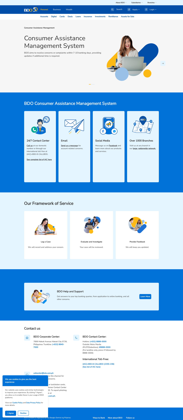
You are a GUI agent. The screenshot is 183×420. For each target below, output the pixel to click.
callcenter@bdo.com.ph (43, 373)
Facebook (113, 145)
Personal (44, 9)
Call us (30, 145)
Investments (100, 16)
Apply (135, 9)
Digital (54, 16)
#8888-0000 (104, 347)
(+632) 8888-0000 (98, 341)
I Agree (10, 413)
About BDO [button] (120, 2)
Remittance (113, 16)
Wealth (69, 9)
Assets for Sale (127, 16)
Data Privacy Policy (33, 403)
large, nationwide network (144, 148)
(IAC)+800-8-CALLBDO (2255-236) (98, 364)
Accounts (44, 16)
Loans (78, 16)
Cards (62, 16)
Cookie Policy (17, 403)
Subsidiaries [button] (136, 2)
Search (119, 9)
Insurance (88, 16)
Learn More (145, 296)
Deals (70, 16)
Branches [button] (151, 2)
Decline (23, 413)
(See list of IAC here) (92, 367)
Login (152, 9)
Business (57, 9)
